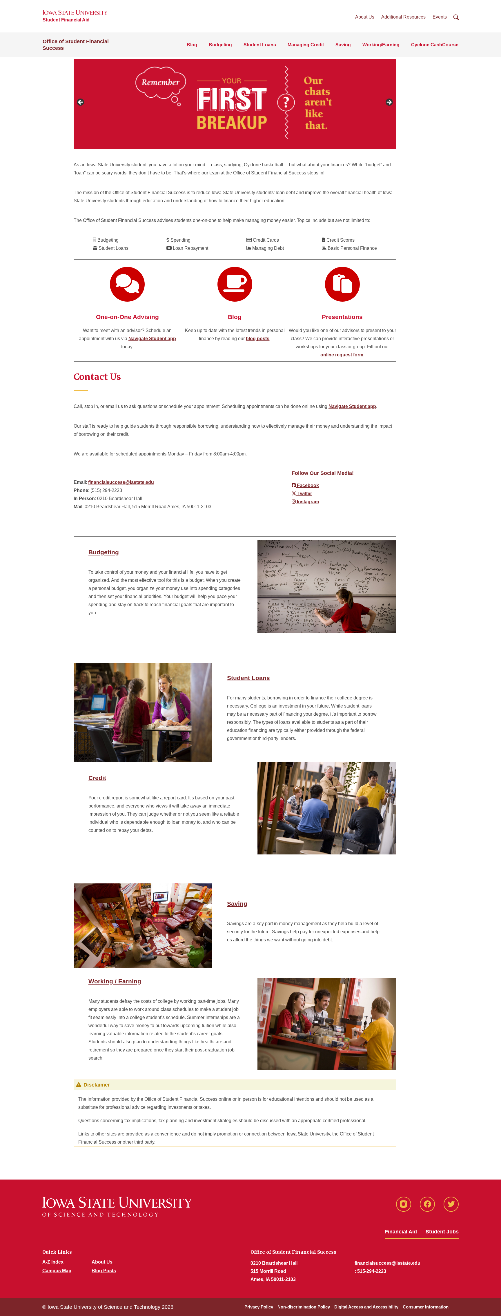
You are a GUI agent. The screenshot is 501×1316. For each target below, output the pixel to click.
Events (440, 16)
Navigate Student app (152, 338)
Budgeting (220, 44)
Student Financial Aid (66, 19)
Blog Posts (104, 1270)
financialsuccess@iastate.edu (121, 482)
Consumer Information (426, 1306)
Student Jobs (442, 1232)
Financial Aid (401, 1232)
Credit (97, 777)
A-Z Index (52, 1262)
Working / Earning (114, 981)
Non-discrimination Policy (303, 1306)
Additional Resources (403, 16)
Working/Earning (381, 44)
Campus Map (56, 1270)
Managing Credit (306, 44)
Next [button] (388, 102)
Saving (343, 44)
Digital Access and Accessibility (366, 1306)
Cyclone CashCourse (434, 44)
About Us (364, 16)
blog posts (257, 338)
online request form (341, 354)
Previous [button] (81, 102)
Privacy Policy (258, 1306)
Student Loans (260, 44)
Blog (192, 44)
